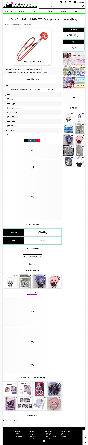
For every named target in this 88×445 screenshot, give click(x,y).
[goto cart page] (70, 2)
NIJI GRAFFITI (12, 126)
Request (65, 11)
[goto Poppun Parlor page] (74, 64)
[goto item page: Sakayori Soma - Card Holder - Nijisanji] (40, 403)
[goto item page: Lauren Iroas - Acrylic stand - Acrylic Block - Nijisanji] (10, 403)
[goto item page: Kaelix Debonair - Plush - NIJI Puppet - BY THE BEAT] (10, 281)
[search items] (83, 6)
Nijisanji (33, 72)
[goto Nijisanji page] (74, 88)
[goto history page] (61, 2)
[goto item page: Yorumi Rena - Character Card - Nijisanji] (40, 389)
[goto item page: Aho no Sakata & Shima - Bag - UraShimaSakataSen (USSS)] (79, 161)
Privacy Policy (32, 436)
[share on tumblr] (34, 140)
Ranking (51, 11)
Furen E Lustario (42, 72)
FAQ (62, 433)
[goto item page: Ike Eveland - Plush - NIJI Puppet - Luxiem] (25, 281)
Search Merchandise (51, 436)
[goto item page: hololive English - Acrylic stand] (68, 128)
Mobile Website (19, 436)
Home (17, 433)
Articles (37, 11)
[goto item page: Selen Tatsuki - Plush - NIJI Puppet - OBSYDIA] (40, 281)
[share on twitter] (26, 140)
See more (32, 293)
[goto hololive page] (74, 82)
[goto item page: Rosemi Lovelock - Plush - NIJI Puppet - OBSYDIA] (54, 281)
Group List (48, 433)
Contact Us (64, 435)
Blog (16, 435)
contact (80, 2)
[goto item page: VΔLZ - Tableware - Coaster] (54, 389)
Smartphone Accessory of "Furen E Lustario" (17, 72)
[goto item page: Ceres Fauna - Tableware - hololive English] (79, 150)
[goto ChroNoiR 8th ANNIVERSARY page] (74, 70)
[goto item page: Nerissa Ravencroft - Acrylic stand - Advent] (79, 117)
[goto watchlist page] (65, 2)
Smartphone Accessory (15, 108)
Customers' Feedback (67, 438)
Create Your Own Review (33, 256)
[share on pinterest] (38, 140)
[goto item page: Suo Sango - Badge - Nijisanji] (54, 403)
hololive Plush (9, 11)
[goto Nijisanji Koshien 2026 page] (74, 76)
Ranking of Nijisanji (33, 270)
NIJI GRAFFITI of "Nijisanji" (34, 69)
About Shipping (33, 435)
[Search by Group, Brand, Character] (59, 420)
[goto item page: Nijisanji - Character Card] (25, 403)
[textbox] (31, 420)
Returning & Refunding (34, 438)
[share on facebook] (30, 140)
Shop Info (63, 436)
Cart (30, 433)
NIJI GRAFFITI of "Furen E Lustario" (15, 69)
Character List (49, 435)
